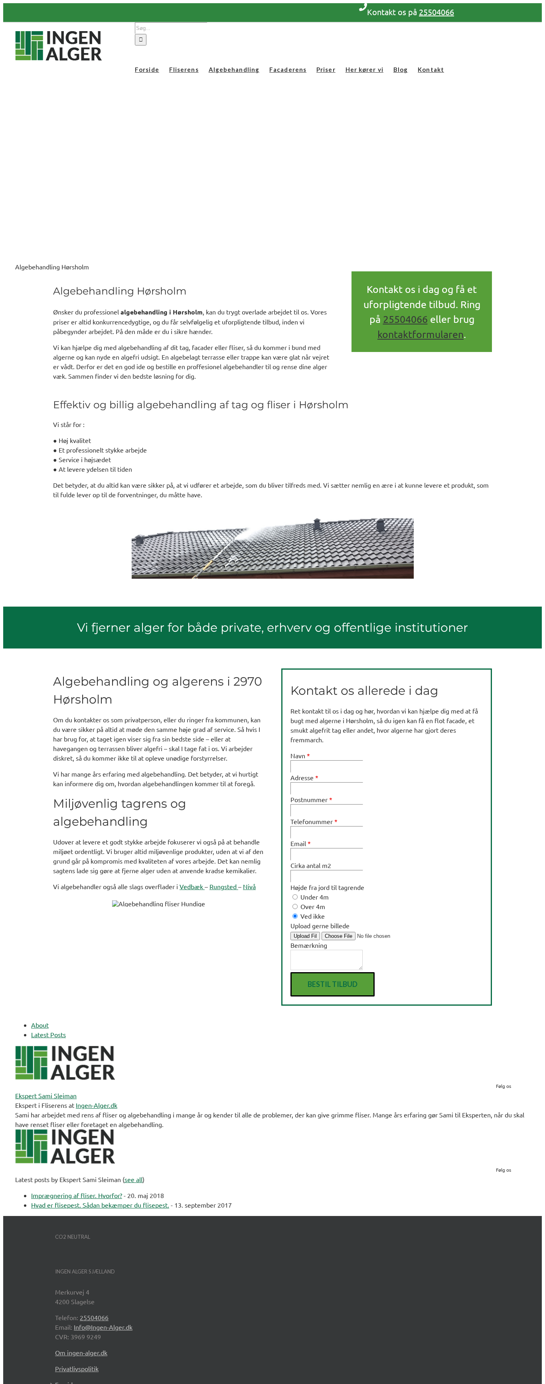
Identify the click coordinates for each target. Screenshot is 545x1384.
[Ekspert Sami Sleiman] (65, 1077)
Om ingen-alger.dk (81, 1352)
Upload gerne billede (320, 925)
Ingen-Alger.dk (96, 1105)
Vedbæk (192, 886)
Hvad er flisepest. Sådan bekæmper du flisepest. (100, 1205)
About (40, 1025)
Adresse (304, 777)
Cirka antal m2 (310, 865)
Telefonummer (314, 821)
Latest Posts (48, 1034)
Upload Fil (305, 936)
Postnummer (311, 799)
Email (300, 843)
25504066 (436, 12)
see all (133, 1179)
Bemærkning (308, 945)
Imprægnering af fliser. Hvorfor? (76, 1195)
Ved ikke (312, 916)
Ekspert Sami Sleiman (46, 1095)
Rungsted (223, 886)
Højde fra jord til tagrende (327, 887)
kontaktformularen (420, 334)
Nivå (249, 886)
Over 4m (312, 906)
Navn (300, 755)
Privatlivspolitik (77, 1368)
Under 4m (314, 897)
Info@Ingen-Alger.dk (103, 1327)
